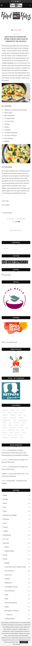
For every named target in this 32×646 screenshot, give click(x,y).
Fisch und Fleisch (16, 34)
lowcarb (5, 427)
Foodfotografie (6, 420)
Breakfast (16, 499)
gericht (23, 422)
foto (10, 422)
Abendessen (5, 410)
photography (11, 430)
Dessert (9, 412)
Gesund (4, 425)
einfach (21, 412)
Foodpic (4, 422)
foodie (14, 420)
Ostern (17, 594)
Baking (16, 495)
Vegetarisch (5, 437)
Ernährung (16, 519)
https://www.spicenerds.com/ (9, 342)
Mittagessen (12, 427)
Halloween (18, 614)
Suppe (15, 435)
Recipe (22, 430)
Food (24, 415)
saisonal (23, 432)
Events (16, 523)
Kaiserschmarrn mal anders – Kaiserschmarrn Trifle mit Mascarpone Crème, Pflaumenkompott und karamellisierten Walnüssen (15, 453)
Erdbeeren (5, 415)
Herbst (10, 425)
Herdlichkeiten (16, 535)
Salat (4, 435)
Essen (19, 415)
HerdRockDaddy (17, 551)
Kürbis (22, 425)
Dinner (15, 412)
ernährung (13, 415)
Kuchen (16, 425)
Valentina (4, 473)
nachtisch (20, 427)
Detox (16, 507)
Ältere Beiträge (16, 644)
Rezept (11, 432)
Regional (5, 432)
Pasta (26, 427)
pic (17, 430)
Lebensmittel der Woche (17, 587)
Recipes (16, 555)
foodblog (5, 417)
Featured (16, 527)
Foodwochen (17, 575)
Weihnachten (14, 437)
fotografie (16, 422)
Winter (21, 437)
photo (4, 430)
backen (12, 410)
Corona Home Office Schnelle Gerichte (17, 567)
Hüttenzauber (17, 582)
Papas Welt (16, 543)
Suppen (17, 606)
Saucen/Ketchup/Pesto (17, 602)
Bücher (16, 503)
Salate (17, 598)
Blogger (24, 410)
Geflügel (16, 531)
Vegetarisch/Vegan (17, 618)
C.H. (3, 480)
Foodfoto (21, 417)
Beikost (17, 547)
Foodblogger (13, 417)
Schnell (10, 435)
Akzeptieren (24, 642)
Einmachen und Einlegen (16, 515)
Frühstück (17, 579)
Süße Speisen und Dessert (17, 610)
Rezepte (17, 432)
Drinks (16, 511)
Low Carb (16, 539)
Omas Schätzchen (17, 590)
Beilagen (17, 563)
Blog (18, 410)
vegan (20, 435)
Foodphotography (22, 420)
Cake (4, 412)
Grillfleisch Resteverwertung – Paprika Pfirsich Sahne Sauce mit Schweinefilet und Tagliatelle (16, 39)
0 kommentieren (21, 218)
